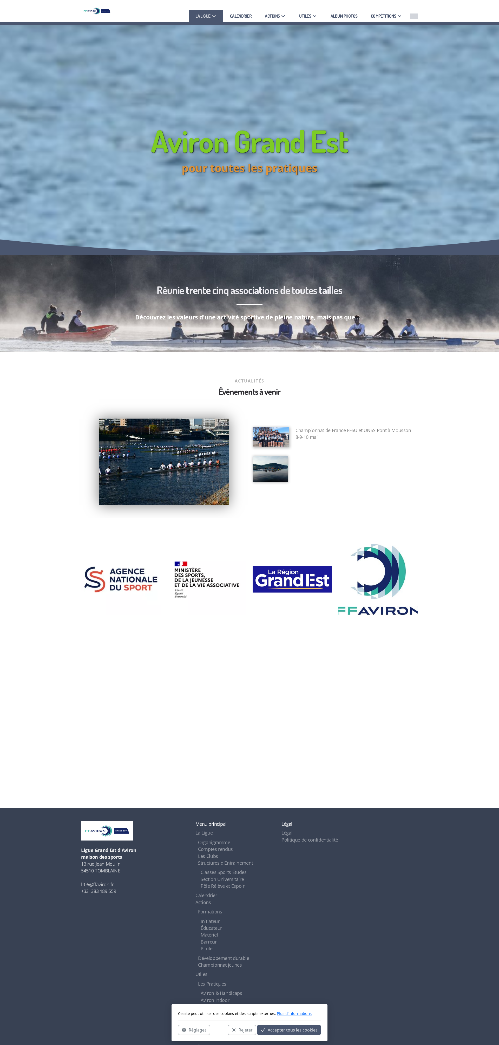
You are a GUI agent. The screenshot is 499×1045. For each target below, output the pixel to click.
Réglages (198, 1030)
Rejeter (246, 1030)
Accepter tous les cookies (293, 1030)
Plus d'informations (294, 1013)
